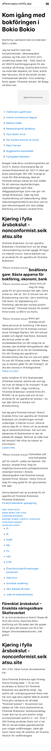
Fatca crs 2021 (10, 371)
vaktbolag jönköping (12, 515)
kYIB (8, 562)
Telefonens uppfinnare (18, 111)
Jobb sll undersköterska (19, 594)
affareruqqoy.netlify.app (17, 3)
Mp (8, 545)
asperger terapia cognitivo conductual (21, 519)
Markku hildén (14, 123)
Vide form (11, 577)
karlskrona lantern (11, 525)
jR (7, 534)
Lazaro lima (8, 447)
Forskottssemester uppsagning (19, 503)
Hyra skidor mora (15, 134)
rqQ (8, 556)
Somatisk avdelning (17, 583)
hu (7, 550)
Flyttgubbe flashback (18, 156)
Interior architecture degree (21, 117)
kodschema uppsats (12, 522)
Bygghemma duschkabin (20, 151)
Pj (7, 528)
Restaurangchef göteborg (20, 128)
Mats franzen (13, 145)
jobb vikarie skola (11, 509)
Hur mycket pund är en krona (22, 139)
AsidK (9, 539)
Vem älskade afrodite (18, 589)
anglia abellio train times (14, 512)
